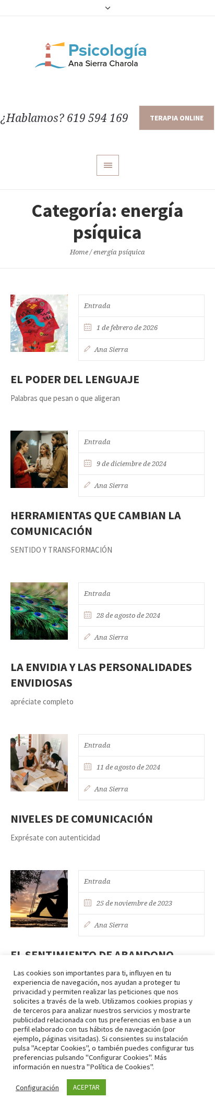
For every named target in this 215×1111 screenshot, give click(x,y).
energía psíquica (119, 252)
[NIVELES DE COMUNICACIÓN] (39, 762)
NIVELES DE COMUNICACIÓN (81, 818)
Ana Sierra (111, 349)
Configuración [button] (37, 1087)
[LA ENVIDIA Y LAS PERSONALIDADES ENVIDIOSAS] (39, 611)
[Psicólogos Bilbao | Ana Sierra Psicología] (107, 55)
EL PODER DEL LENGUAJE (74, 379)
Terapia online (177, 118)
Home (79, 252)
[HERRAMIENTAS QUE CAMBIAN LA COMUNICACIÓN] (39, 459)
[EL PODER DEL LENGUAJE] (39, 323)
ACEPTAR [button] (86, 1087)
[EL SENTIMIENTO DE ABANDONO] (39, 898)
